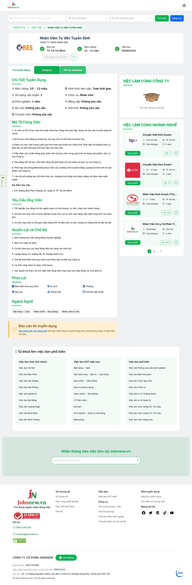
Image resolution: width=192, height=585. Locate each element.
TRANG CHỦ (19, 27)
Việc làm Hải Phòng (28, 387)
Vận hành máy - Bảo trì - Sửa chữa (91, 374)
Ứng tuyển (133, 153)
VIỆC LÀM (37, 27)
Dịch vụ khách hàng (83, 387)
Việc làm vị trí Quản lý (140, 400)
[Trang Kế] (161, 251)
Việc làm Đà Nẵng (28, 400)
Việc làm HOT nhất (107, 496)
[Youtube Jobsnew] (171, 512)
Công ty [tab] (47, 70)
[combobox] (88, 18)
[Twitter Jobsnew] (150, 512)
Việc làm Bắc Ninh (28, 374)
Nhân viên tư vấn (70, 311)
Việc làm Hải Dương (28, 380)
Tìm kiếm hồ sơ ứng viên (153, 501)
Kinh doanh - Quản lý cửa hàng (89, 413)
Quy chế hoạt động (65, 506)
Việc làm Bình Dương (29, 419)
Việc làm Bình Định (28, 413)
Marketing (79, 419)
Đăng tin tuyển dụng (151, 496)
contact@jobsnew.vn (27, 534)
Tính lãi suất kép (106, 511)
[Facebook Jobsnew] (143, 512)
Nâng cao (177, 18)
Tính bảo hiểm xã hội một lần (112, 521)
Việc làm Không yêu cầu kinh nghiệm (147, 368)
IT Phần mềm (80, 400)
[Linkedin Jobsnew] (157, 512)
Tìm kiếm (161, 18)
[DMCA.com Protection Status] (19, 540)
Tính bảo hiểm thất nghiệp (111, 516)
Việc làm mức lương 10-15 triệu (145, 406)
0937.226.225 (23, 527)
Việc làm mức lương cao (141, 419)
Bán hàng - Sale (21, 311)
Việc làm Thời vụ (137, 387)
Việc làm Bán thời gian (140, 374)
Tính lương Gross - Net (109, 506)
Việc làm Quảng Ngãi (29, 406)
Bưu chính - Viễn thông (85, 380)
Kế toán (77, 406)
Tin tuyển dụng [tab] (21, 70)
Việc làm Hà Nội (27, 368)
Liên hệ (59, 511)
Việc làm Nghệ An (28, 393)
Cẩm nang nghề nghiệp (67, 501)
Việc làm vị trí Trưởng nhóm (142, 393)
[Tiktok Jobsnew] (164, 512)
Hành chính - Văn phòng (46, 311)
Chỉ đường (68, 557)
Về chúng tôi (62, 496)
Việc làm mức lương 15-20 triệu (145, 413)
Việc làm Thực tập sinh (140, 380)
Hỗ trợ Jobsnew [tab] (73, 70)
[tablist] (62, 70)
